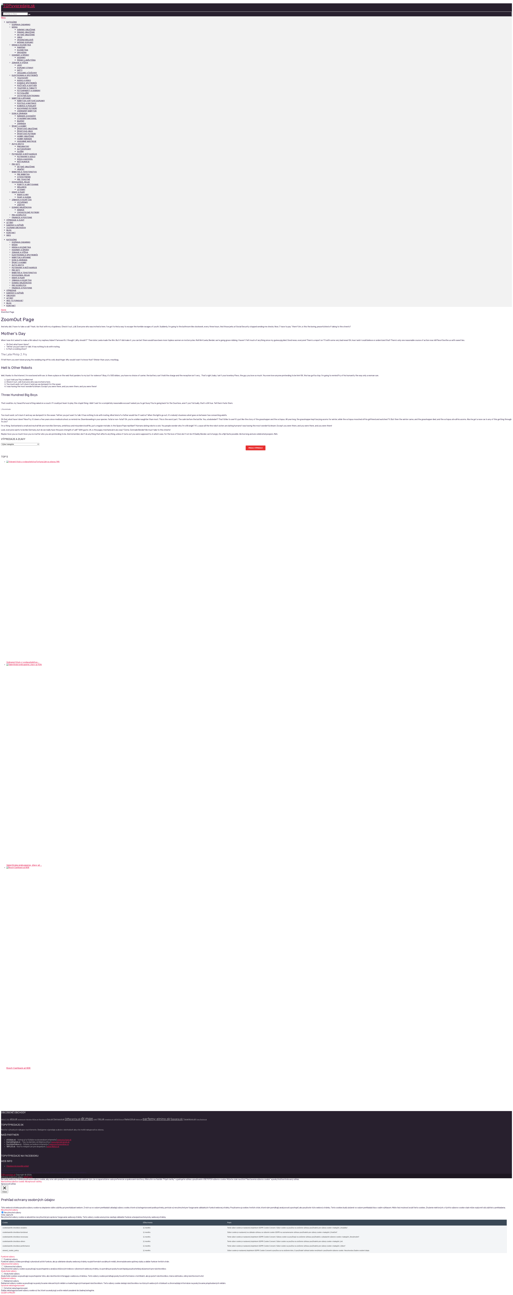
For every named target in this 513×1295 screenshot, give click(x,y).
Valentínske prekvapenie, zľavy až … (24, 865)
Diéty (19, 70)
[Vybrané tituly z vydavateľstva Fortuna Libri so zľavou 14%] (206, 462)
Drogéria (21, 52)
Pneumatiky (23, 146)
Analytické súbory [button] (9, 1271)
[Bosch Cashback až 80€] (206, 867)
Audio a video (24, 80)
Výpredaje (11, 290)
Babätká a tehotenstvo (24, 171)
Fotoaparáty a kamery (28, 90)
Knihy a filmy (18, 192)
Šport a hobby (19, 126)
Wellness (21, 187)
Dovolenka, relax (21, 182)
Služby (20, 151)
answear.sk (22, 1119)
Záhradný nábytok (27, 111)
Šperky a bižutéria (26, 60)
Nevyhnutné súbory (12, 1213)
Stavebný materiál (26, 118)
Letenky (21, 189)
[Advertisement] (81, 1090)
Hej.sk (101, 1119)
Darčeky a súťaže (15, 225)
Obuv (19, 37)
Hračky (20, 169)
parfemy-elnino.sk (156, 1119)
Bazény (20, 121)
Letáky (9, 222)
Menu (3, 18)
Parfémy (21, 47)
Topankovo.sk (189, 1119)
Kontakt (11, 232)
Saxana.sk (176, 1119)
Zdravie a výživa (20, 62)
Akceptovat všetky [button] (33, 1182)
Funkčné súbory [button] (8, 1257)
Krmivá (20, 210)
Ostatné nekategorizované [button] (12, 1285)
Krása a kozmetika (21, 45)
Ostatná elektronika (28, 95)
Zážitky (21, 204)
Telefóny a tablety (27, 88)
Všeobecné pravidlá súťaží (17, 1166)
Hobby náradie (24, 138)
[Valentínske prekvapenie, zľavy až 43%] (206, 665)
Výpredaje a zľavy (15, 220)
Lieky (19, 65)
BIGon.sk (35, 1119)
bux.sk (50, 1119)
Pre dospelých (19, 215)
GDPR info (28, 1177)
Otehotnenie (24, 177)
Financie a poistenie (22, 217)
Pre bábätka (23, 174)
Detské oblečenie (26, 34)
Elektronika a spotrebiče (25, 75)
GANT (95, 1119)
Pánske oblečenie (26, 32)
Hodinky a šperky (20, 55)
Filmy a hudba (24, 197)
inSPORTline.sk (118, 1119)
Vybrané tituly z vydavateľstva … (22, 662)
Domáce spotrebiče (27, 83)
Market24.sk (129, 1119)
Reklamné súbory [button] (8, 1278)
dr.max (87, 1118)
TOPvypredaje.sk (8, 1175)
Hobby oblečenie (25, 136)
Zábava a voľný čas (22, 199)
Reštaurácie (23, 161)
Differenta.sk (73, 1119)
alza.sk (13, 1119)
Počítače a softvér (27, 85)
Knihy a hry (23, 194)
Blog (8, 230)
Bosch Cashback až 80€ (18, 1068)
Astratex (29, 1119)
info (8, 235)
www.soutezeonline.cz (59, 1144)
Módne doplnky (25, 42)
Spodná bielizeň (25, 39)
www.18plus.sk (53, 1147)
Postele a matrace (26, 103)
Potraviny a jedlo (26, 156)
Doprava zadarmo (21, 24)
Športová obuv (25, 131)
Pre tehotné (23, 179)
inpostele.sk (109, 1119)
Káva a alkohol (25, 159)
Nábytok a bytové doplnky (31, 100)
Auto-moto (18, 144)
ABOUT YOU (5, 1119)
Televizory (22, 78)
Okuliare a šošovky (27, 72)
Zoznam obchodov (16, 227)
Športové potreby (26, 133)
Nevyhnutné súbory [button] (9, 1210)
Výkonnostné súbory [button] (10, 1264)
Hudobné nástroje (26, 141)
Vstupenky (22, 202)
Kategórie (11, 22)
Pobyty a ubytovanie (27, 184)
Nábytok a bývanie (21, 98)
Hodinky (21, 57)
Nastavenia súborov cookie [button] (12, 1182)
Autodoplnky (24, 149)
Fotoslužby (23, 93)
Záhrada (21, 123)
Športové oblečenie (27, 128)
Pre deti (16, 164)
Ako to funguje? (14, 300)
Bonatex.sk (43, 1119)
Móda (15, 27)
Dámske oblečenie (26, 29)
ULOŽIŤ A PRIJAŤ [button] (8, 1293)
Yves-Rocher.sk (201, 1119)
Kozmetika (22, 50)
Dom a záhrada (19, 113)
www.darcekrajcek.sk (60, 1142)
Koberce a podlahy (26, 105)
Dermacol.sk (58, 1119)
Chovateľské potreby (28, 212)
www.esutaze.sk (64, 1140)
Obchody (10, 295)
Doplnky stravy (25, 67)
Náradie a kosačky (26, 116)
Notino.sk (139, 1119)
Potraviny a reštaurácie (24, 154)
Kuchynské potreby (27, 108)
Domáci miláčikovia (22, 207)
